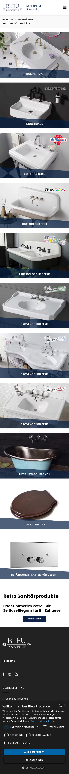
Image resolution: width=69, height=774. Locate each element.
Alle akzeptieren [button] (34, 752)
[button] (34, 768)
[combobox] (60, 705)
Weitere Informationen (42, 721)
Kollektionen (25, 19)
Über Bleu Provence (17, 699)
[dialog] (34, 737)
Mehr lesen (34, 618)
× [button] (65, 705)
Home (9, 19)
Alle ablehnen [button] (34, 760)
